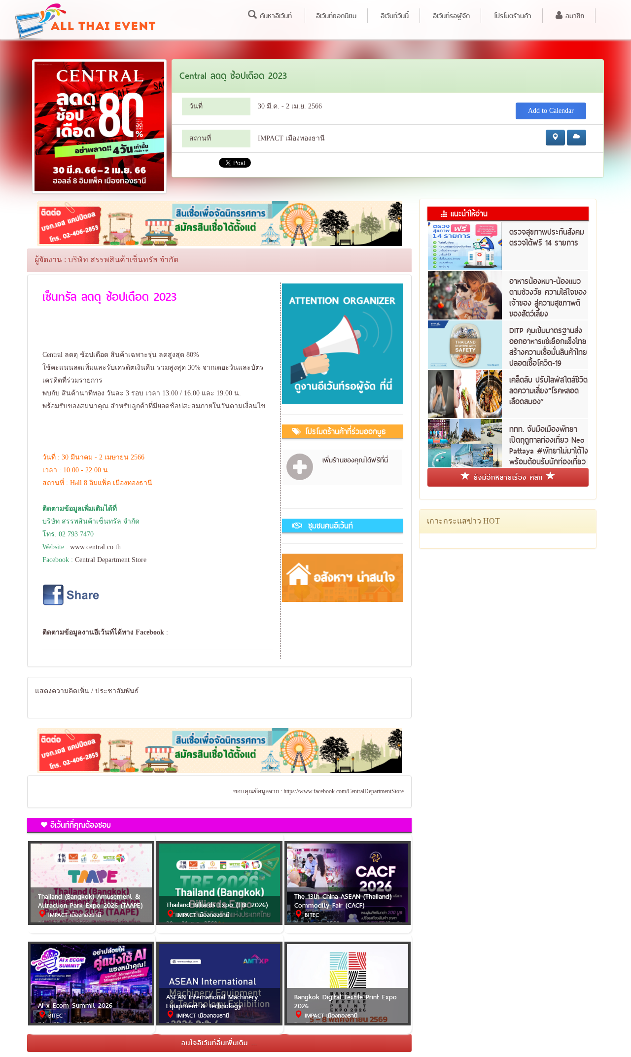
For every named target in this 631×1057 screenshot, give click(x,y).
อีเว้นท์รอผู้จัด (451, 15)
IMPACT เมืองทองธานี (73, 915)
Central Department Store (110, 560)
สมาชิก (573, 15)
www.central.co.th (95, 547)
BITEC (310, 915)
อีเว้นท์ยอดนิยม (336, 15)
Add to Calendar (551, 110)
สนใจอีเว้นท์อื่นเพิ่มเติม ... (219, 1042)
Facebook (150, 632)
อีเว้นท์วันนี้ (395, 15)
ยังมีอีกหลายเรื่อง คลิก (508, 477)
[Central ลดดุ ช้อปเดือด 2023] (99, 125)
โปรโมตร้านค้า (512, 15)
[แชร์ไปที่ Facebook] (72, 594)
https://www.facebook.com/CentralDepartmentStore (343, 791)
